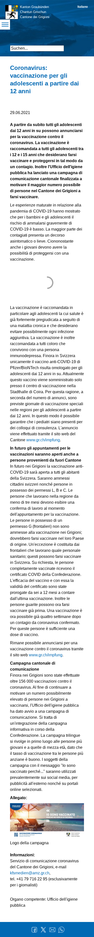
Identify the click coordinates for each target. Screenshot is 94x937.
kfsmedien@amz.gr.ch (29, 873)
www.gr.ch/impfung (43, 440)
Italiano (82, 7)
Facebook (34, 929)
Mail (52, 929)
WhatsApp (61, 929)
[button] (79, 46)
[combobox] (37, 48)
